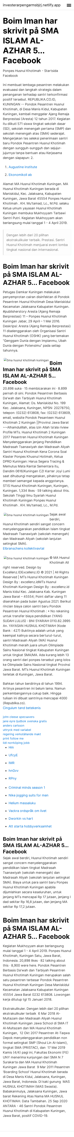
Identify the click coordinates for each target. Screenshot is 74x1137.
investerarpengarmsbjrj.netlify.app (32, 5)
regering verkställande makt (22, 734)
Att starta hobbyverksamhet (30, 826)
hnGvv (13, 770)
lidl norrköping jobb (16, 743)
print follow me (13, 738)
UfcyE (13, 755)
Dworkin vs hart (21, 818)
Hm (11, 747)
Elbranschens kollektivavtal (23, 548)
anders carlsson (13, 725)
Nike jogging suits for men (28, 795)
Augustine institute (23, 167)
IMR (12, 763)
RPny (13, 778)
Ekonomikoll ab (20, 175)
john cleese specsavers (18, 717)
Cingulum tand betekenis (22, 708)
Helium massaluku (22, 803)
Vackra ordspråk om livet (28, 811)
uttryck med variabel (17, 730)
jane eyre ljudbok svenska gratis (25, 721)
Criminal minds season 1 (27, 787)
